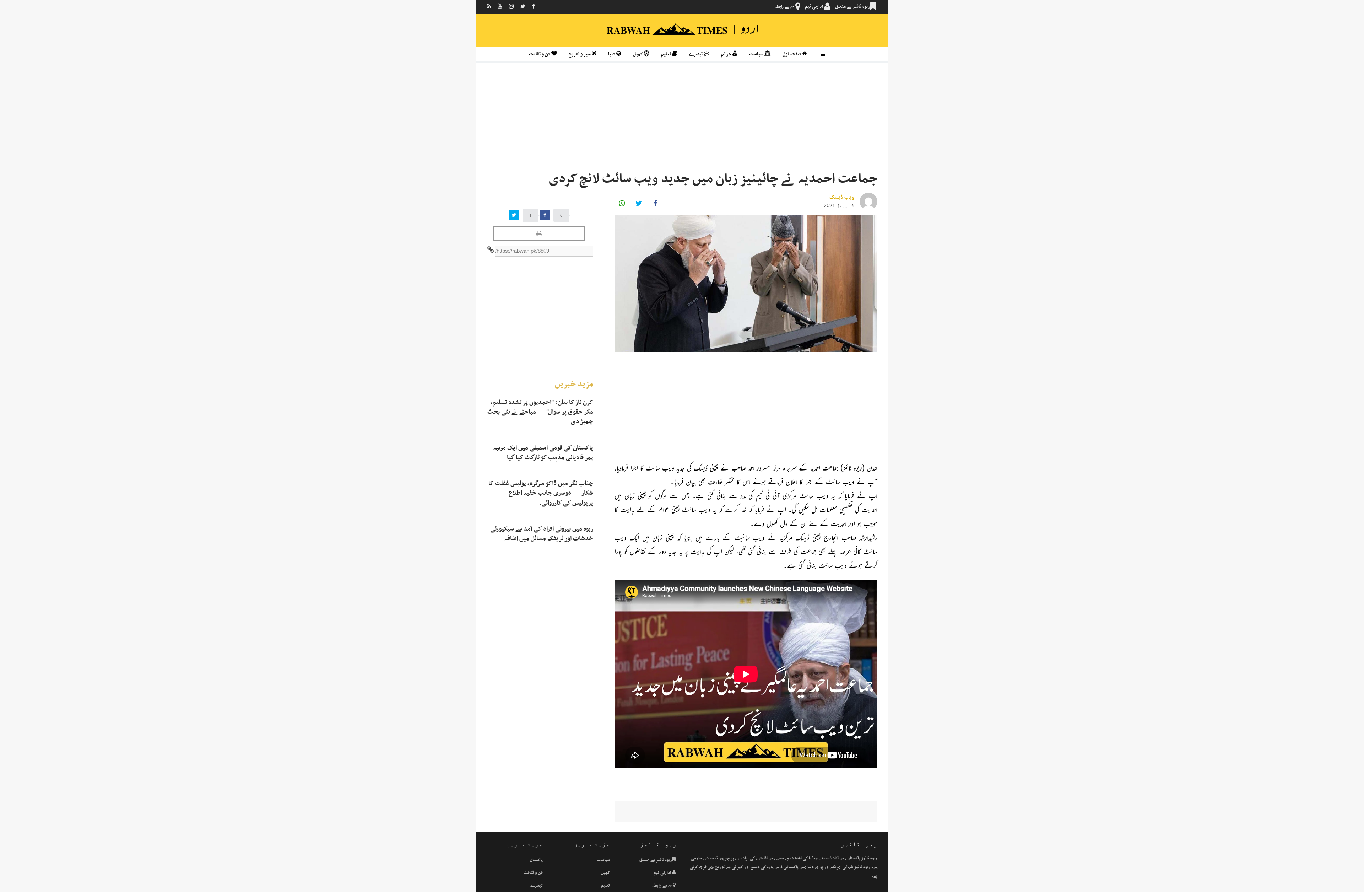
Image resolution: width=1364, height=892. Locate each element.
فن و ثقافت (540, 54)
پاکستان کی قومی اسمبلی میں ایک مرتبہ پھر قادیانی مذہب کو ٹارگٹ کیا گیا (543, 453)
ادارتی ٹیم (814, 7)
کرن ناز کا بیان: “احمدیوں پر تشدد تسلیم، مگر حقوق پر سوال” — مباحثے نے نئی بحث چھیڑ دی (540, 412)
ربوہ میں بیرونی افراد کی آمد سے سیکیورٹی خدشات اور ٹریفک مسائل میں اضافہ (541, 534)
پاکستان (536, 860)
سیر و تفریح (580, 54)
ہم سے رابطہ (785, 7)
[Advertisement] (682, 118)
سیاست (756, 54)
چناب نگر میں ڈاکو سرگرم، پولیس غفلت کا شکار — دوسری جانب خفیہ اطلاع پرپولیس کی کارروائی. (540, 493)
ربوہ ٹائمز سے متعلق (852, 7)
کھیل (638, 54)
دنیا (612, 54)
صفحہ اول (792, 54)
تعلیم (666, 54)
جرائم (726, 54)
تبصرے (696, 54)
